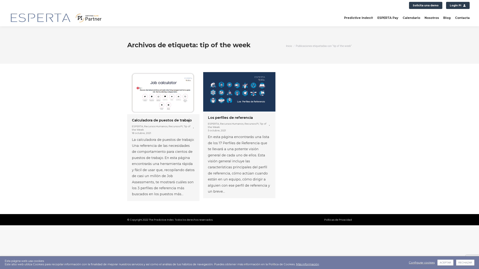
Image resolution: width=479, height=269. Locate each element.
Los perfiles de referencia (230, 118)
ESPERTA (137, 126)
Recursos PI (176, 126)
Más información (307, 264)
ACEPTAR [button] (445, 262)
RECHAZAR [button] (465, 262)
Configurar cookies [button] (422, 262)
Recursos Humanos (155, 126)
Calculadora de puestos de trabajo (162, 120)
